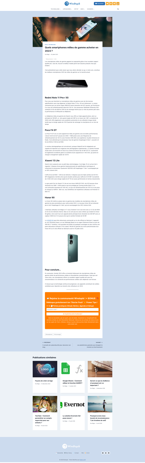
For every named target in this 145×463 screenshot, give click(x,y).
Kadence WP (83, 459)
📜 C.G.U (87, 453)
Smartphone (49, 334)
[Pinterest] (110, 3)
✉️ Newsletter (99, 3)
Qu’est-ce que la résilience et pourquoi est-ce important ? (100, 383)
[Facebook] (114, 3)
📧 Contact (76, 453)
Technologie (52, 44)
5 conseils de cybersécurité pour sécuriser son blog (57, 345)
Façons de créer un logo (44, 381)
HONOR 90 (50, 220)
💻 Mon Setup (68, 453)
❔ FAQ (82, 453)
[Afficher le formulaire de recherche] (118, 9)
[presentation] (45, 369)
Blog (46, 44)
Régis (48, 54)
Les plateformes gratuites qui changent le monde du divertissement (89, 345)
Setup (76, 9)
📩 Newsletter (59, 453)
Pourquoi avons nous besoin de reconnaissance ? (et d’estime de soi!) (99, 418)
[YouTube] (107, 3)
